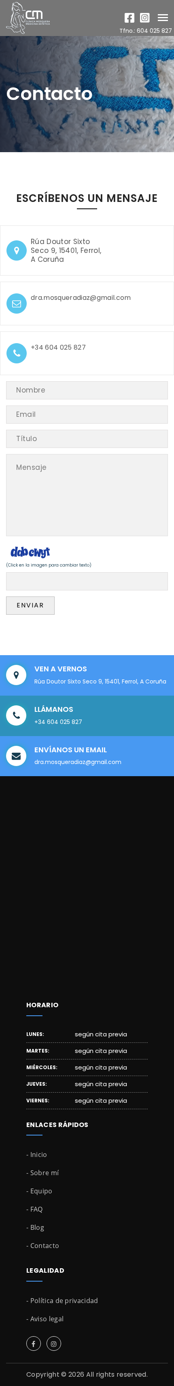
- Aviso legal (45, 1318)
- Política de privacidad (62, 1300)
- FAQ (34, 1209)
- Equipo (39, 1190)
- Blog (35, 1227)
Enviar (30, 605)
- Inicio (36, 1154)
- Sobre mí (42, 1172)
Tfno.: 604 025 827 (145, 31)
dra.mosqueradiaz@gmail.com (81, 297)
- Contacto (42, 1245)
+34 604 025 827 (58, 347)
